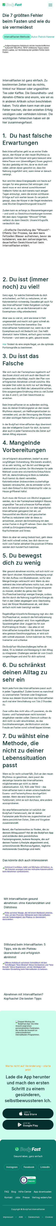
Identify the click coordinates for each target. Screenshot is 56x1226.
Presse (26, 1197)
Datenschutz (34, 1217)
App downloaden (42, 1191)
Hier (4, 344)
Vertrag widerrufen (42, 1197)
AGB (21, 1217)
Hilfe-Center (25, 1191)
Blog (13, 1191)
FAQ (7, 1191)
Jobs (17, 1197)
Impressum (8, 1217)
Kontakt (9, 1197)
